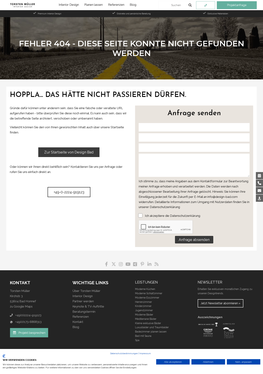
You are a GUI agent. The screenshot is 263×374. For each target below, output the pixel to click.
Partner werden (83, 301)
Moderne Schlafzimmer (148, 293)
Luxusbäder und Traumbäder (152, 327)
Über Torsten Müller (86, 291)
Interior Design (82, 296)
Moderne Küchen (145, 289)
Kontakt (77, 322)
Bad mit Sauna (143, 335)
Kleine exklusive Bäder (148, 323)
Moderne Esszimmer (147, 297)
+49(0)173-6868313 (28, 322)
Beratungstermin (83, 311)
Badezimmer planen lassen (151, 331)
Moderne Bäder (144, 314)
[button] (194, 239)
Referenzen (80, 316)
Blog (75, 327)
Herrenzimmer (143, 301)
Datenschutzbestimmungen (124, 353)
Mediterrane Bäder (145, 318)
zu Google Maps (21, 306)
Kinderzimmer (143, 306)
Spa (137, 340)
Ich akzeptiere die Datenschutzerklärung (172, 215)
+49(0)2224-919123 (28, 315)
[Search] (190, 5)
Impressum (145, 353)
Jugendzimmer (144, 310)
